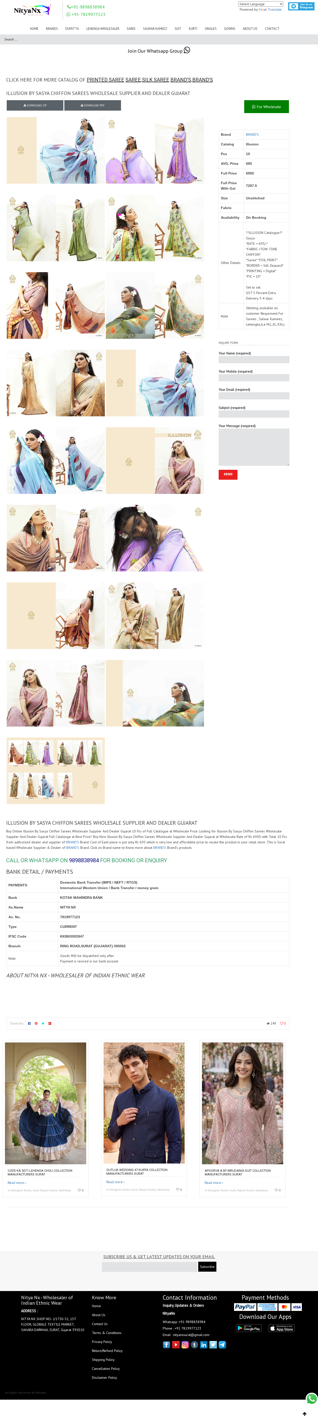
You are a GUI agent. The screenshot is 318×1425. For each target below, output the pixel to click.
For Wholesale (268, 106)
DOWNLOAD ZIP (36, 105)
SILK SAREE (155, 80)
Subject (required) (232, 407)
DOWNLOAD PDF (94, 105)
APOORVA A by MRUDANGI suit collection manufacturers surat (238, 1172)
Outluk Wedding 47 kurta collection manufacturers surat (136, 1171)
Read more (16, 1182)
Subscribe (207, 1266)
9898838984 (84, 860)
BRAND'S (180, 80)
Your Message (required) (237, 426)
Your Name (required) (235, 353)
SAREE (133, 80)
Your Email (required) (234, 389)
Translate (275, 9)
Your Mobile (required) (236, 371)
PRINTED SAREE (105, 80)
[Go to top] (305, 1414)
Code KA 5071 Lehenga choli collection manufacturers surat (40, 1172)
